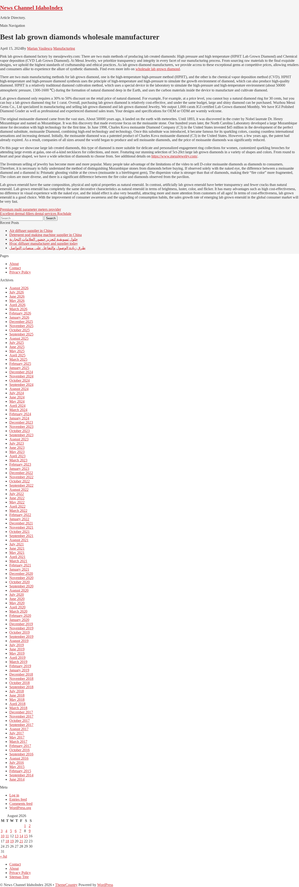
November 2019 (21, 628)
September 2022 (21, 485)
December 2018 (21, 674)
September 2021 (21, 536)
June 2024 (17, 397)
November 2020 (21, 578)
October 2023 (19, 431)
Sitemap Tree (19, 877)
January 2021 (19, 569)
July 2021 (16, 544)
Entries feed (18, 799)
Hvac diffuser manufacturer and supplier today (43, 243)
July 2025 (16, 343)
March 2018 (18, 708)
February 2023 (20, 464)
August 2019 (18, 641)
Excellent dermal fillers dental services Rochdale (35, 214)
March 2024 (18, 410)
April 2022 (17, 506)
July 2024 (16, 393)
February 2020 (20, 616)
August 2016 (18, 758)
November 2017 (21, 716)
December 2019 (21, 624)
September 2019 (21, 637)
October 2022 (19, 481)
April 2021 (17, 557)
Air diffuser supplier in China (31, 231)
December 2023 (21, 422)
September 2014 (21, 775)
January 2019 (19, 670)
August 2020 (18, 590)
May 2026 (17, 301)
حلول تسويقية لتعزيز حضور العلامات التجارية (43, 239)
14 (21, 836)
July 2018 (16, 691)
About (14, 264)
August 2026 (18, 288)
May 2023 (17, 452)
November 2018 (21, 679)
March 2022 (18, 511)
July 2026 (16, 292)
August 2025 (18, 338)
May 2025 (17, 351)
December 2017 (21, 712)
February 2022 (20, 515)
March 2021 (18, 561)
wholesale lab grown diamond (157, 69)
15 (26, 836)
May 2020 (17, 603)
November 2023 (21, 427)
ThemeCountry (66, 885)
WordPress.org (20, 808)
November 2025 (21, 326)
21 (21, 841)
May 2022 (17, 502)
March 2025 (18, 359)
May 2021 (17, 553)
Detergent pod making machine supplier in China (45, 235)
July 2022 (16, 494)
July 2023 (16, 443)
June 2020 (17, 599)
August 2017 (18, 729)
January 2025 (19, 368)
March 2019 (18, 662)
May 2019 (17, 653)
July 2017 (16, 733)
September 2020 (21, 586)
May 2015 (17, 767)
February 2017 (20, 746)
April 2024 (17, 406)
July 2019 (16, 645)
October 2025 (19, 330)
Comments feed (20, 804)
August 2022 (18, 490)
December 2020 (21, 574)
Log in (14, 795)
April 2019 (17, 658)
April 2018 (17, 704)
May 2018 (17, 700)
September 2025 (21, 334)
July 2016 (16, 763)
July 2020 (16, 595)
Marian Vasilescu (39, 48)
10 (2, 836)
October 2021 (19, 532)
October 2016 (19, 750)
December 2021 (21, 523)
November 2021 (21, 527)
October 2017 (19, 721)
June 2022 (17, 498)
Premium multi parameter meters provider (30, 209)
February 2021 (20, 565)
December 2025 (21, 322)
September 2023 (21, 435)
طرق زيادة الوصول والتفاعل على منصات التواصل (47, 248)
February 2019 (20, 666)
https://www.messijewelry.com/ (174, 156)
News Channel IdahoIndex (31, 8)
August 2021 (18, 540)
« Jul (3, 856)
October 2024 (19, 380)
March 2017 (18, 742)
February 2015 (20, 771)
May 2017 (17, 737)
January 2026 (19, 317)
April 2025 (17, 355)
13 (16, 836)
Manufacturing (64, 48)
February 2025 (20, 364)
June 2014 (17, 779)
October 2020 (19, 582)
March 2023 (18, 460)
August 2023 (18, 439)
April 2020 (17, 607)
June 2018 (17, 695)
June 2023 (17, 448)
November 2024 (21, 376)
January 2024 (19, 418)
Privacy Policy (20, 272)
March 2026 (18, 309)
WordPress (105, 885)
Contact (15, 268)
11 (7, 836)
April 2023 (17, 456)
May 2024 (17, 401)
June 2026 (17, 296)
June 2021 (17, 548)
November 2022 (21, 477)
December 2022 (21, 473)
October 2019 (19, 632)
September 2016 (21, 754)
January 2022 (19, 519)
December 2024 (21, 372)
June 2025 (17, 347)
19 (12, 841)
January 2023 (19, 469)
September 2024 (21, 385)
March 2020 (18, 611)
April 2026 (17, 305)
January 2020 (19, 620)
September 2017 (21, 725)
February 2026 (20, 313)
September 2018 (21, 687)
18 (7, 841)
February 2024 (20, 414)
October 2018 (19, 683)
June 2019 (17, 649)
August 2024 (18, 389)
